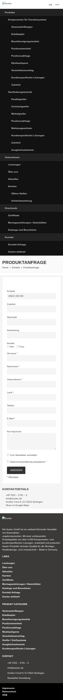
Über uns (13, 171)
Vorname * (12, 353)
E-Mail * (11, 418)
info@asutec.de (14, 498)
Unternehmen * (14, 379)
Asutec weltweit (17, 251)
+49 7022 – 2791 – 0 (16, 495)
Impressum (8, 688)
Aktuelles (13, 179)
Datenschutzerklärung (21, 462)
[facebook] (59, 691)
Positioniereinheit (21, 48)
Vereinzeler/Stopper (22, 27)
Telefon (10, 405)
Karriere (12, 186)
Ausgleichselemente (22, 150)
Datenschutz (9, 691)
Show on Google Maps (17, 505)
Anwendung (13, 330)
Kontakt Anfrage (17, 244)
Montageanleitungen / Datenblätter (27, 222)
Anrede (10, 343)
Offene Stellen (19, 193)
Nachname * (13, 366)
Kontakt (9, 237)
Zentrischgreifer (20, 106)
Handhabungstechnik (20, 92)
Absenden (16, 470)
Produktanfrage (31, 267)
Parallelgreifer (18, 99)
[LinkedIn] (54, 691)
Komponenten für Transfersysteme (27, 19)
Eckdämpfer (17, 34)
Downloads (11, 208)
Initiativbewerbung (21, 200)
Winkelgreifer (18, 113)
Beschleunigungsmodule (25, 41)
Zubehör (16, 84)
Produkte (10, 12)
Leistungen (14, 164)
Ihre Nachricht (14, 431)
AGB (4, 695)
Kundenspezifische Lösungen (28, 77)
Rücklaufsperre (19, 63)
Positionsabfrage (20, 56)
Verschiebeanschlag (22, 70)
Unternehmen (12, 157)
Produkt (11, 291)
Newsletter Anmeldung (18, 678)
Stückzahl (12, 317)
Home (5, 267)
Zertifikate (13, 215)
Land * (10, 392)
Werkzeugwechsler (21, 128)
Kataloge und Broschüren (22, 230)
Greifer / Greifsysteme (14, 640)
